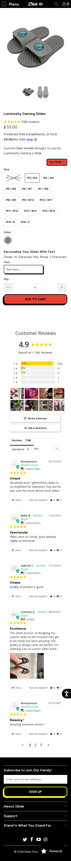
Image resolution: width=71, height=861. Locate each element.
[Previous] (7, 48)
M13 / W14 (48, 210)
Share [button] (18, 500)
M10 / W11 (46, 200)
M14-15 (10, 222)
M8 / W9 (11, 200)
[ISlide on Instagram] (46, 840)
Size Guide (55, 162)
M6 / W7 (27, 188)
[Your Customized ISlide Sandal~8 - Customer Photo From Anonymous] (31, 405)
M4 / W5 (48, 177)
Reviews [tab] (17, 440)
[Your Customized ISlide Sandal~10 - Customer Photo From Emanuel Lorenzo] (46, 405)
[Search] (56, 4)
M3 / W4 (32, 177)
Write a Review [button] (37, 418)
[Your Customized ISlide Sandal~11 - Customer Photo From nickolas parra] (17, 393)
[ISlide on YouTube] (39, 840)
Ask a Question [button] (37, 428)
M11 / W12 (12, 210)
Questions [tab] (18, 449)
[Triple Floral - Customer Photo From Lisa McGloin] (60, 393)
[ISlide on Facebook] (32, 840)
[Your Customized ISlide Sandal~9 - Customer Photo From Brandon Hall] (31, 393)
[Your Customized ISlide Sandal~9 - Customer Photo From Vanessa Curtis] (60, 405)
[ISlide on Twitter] (25, 840)
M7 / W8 (43, 188)
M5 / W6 (11, 188)
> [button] (49, 745)
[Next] (64, 48)
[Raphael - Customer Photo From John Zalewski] (46, 393)
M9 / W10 (28, 200)
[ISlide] (35, 4)
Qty (6, 279)
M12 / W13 (30, 210)
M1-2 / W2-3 (13, 177)
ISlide (27, 851)
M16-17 (25, 222)
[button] (52, 500)
